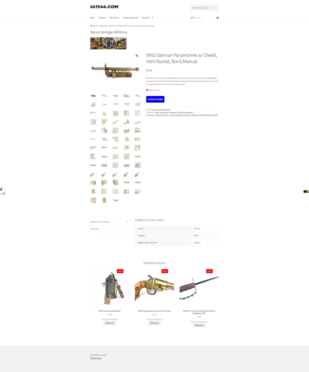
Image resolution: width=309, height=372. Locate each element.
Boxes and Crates (161, 112)
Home (95, 26)
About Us (146, 17)
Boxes (152, 115)
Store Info (94, 229)
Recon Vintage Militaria (161, 110)
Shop (92, 17)
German (187, 115)
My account (114, 17)
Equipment (103, 26)
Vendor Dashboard (130, 17)
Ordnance (181, 112)
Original (202, 115)
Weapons (189, 112)
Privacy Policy (96, 358)
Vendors (102, 17)
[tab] (109, 221)
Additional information (99, 222)
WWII (216, 115)
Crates (171, 115)
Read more (110, 323)
